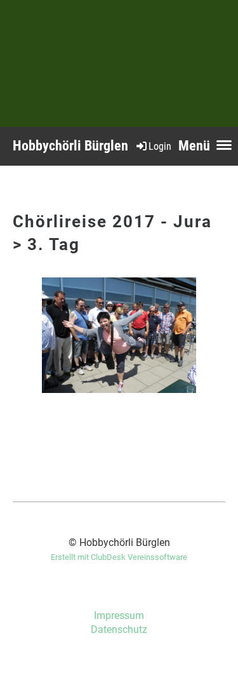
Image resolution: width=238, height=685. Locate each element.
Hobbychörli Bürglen (70, 146)
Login (160, 146)
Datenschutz (119, 629)
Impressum (119, 615)
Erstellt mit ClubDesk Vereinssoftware (119, 557)
